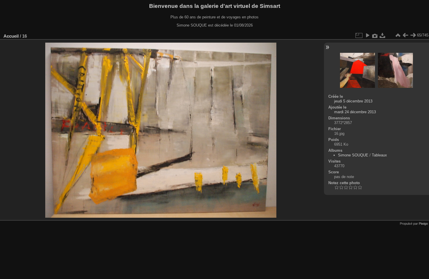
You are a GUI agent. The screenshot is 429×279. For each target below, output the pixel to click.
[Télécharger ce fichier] (382, 35)
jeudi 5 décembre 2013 (353, 101)
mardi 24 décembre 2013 (355, 112)
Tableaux (379, 155)
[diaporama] (367, 35)
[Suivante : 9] (413, 35)
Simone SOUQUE (353, 155)
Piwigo (423, 223)
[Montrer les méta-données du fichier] (375, 35)
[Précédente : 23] (405, 35)
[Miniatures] (398, 35)
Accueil (11, 36)
